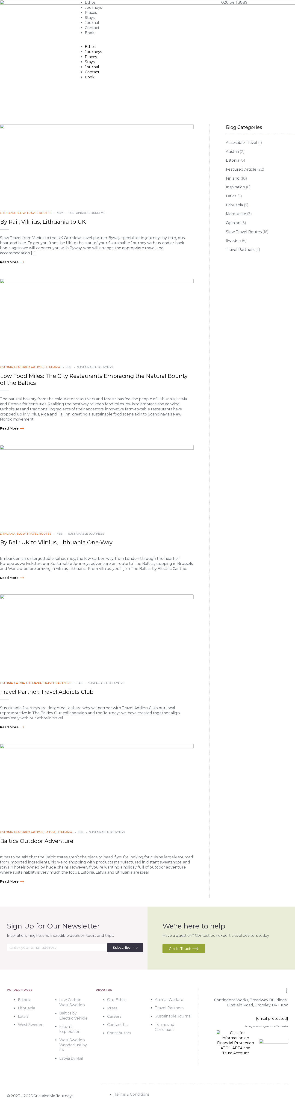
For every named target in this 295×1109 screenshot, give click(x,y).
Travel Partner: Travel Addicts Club (47, 691)
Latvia (19, 683)
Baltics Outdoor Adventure (36, 841)
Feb (68, 367)
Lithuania (7, 213)
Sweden (233, 240)
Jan (80, 683)
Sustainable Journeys (86, 213)
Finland (233, 178)
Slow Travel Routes (34, 213)
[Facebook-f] (261, 1096)
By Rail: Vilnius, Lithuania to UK (43, 221)
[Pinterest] (283, 1096)
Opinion (233, 223)
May (60, 213)
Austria (232, 151)
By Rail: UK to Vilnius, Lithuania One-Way (56, 542)
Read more (9, 262)
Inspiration (235, 187)
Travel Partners (57, 683)
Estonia (6, 367)
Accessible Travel (241, 142)
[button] (147, 41)
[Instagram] (272, 1096)
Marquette (236, 214)
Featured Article (28, 367)
